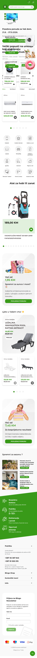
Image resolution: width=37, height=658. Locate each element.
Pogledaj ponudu (18, 301)
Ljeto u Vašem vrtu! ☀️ (13, 312)
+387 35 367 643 (12, 558)
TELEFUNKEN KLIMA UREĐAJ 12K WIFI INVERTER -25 (26, 112)
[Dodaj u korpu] (31, 229)
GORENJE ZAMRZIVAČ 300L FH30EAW (25, 77)
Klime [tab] (3, 89)
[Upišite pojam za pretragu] (32, 7)
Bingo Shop (10, 573)
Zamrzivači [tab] (32, 89)
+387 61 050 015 (11, 561)
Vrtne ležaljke (8, 359)
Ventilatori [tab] (13, 89)
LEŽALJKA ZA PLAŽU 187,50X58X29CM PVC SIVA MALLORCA (26, 376)
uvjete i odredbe (19, 625)
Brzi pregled (12, 82)
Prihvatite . (16, 625)
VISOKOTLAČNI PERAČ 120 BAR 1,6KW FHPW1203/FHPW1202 (18, 237)
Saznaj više (24, 467)
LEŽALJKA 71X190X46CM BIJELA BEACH (9, 376)
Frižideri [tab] (22, 89)
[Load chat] (32, 653)
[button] (33, 2)
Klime (5, 95)
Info (6, 583)
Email (8, 618)
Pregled (9, 337)
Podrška (8, 546)
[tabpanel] (18, 111)
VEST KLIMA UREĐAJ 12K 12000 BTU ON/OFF (10, 112)
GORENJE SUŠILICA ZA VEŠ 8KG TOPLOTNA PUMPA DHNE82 (9, 77)
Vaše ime (9, 611)
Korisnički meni (11, 578)
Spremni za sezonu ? (12, 454)
